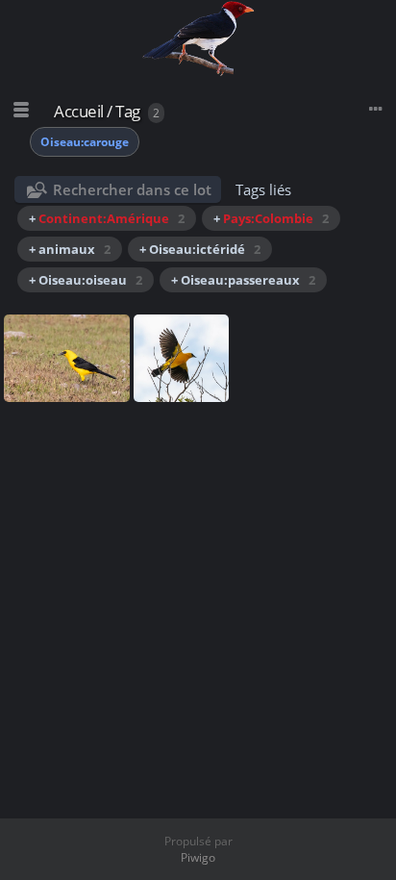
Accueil (79, 111)
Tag (127, 111)
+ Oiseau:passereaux (243, 280)
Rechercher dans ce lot (132, 189)
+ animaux (70, 249)
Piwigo (198, 857)
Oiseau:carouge (84, 142)
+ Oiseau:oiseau (85, 280)
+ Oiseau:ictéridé (199, 249)
